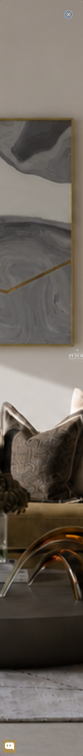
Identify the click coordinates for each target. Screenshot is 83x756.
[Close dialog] (68, 14)
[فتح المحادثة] (9, 746)
